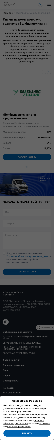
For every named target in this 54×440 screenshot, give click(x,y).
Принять (27, 433)
